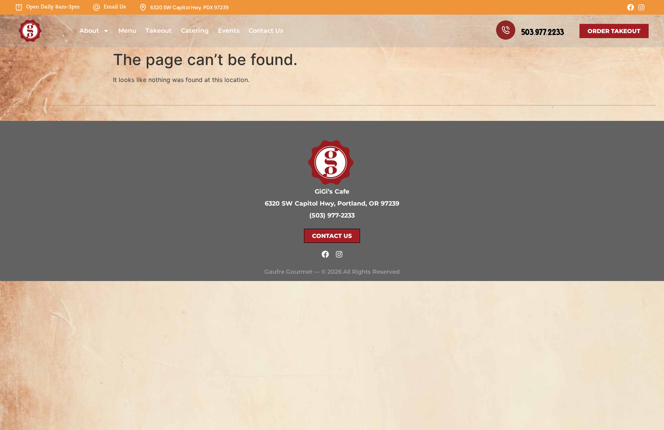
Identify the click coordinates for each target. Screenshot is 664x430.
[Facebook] (630, 7)
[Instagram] (641, 7)
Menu (127, 30)
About (89, 30)
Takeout (159, 30)
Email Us (115, 7)
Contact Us (266, 30)
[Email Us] (96, 7)
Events (228, 30)
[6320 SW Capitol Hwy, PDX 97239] (142, 7)
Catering (195, 30)
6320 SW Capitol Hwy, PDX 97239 (189, 7)
